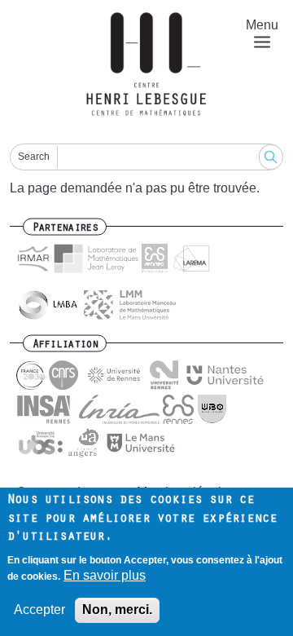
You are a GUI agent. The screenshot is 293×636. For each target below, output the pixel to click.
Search (34, 156)
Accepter (39, 609)
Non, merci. (117, 609)
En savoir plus (104, 575)
